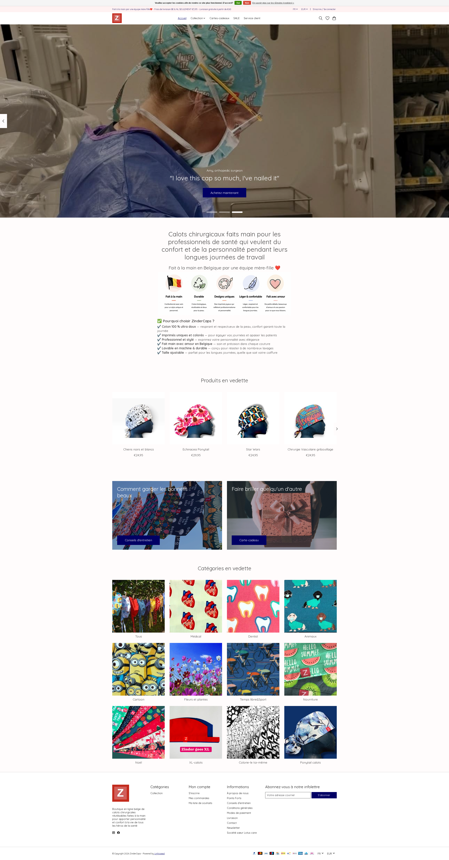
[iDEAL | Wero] (283, 853)
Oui (238, 3)
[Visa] (266, 853)
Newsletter (233, 827)
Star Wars (253, 449)
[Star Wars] (253, 418)
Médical (195, 636)
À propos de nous (238, 793)
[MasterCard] (260, 853)
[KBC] (306, 853)
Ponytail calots (310, 762)
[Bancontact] (289, 853)
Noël (138, 762)
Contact (232, 823)
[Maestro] (272, 853)
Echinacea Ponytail (196, 449)
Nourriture (310, 699)
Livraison (232, 818)
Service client (252, 18)
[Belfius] (295, 853)
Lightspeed (159, 853)
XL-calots (196, 762)
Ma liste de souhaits (200, 803)
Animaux (310, 636)
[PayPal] (254, 853)
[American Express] (300, 853)
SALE (236, 18)
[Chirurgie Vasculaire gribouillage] (310, 418)
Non (247, 3)
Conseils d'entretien (239, 803)
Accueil (182, 18)
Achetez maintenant (224, 192)
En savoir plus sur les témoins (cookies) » (273, 3)
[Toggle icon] (320, 18)
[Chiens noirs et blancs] (138, 418)
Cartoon (138, 699)
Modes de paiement (239, 813)
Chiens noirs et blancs (138, 449)
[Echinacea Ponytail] (196, 418)
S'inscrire (194, 793)
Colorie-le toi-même (253, 762)
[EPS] (312, 853)
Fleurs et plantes (196, 699)
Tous (138, 636)
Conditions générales (240, 808)
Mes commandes (199, 798)
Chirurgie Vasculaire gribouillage (310, 449)
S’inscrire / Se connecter (324, 9)
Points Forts (234, 798)
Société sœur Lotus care (242, 832)
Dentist (253, 636)
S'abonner (324, 795)
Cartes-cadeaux (219, 18)
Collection (156, 793)
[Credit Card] (277, 853)
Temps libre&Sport (253, 699)
